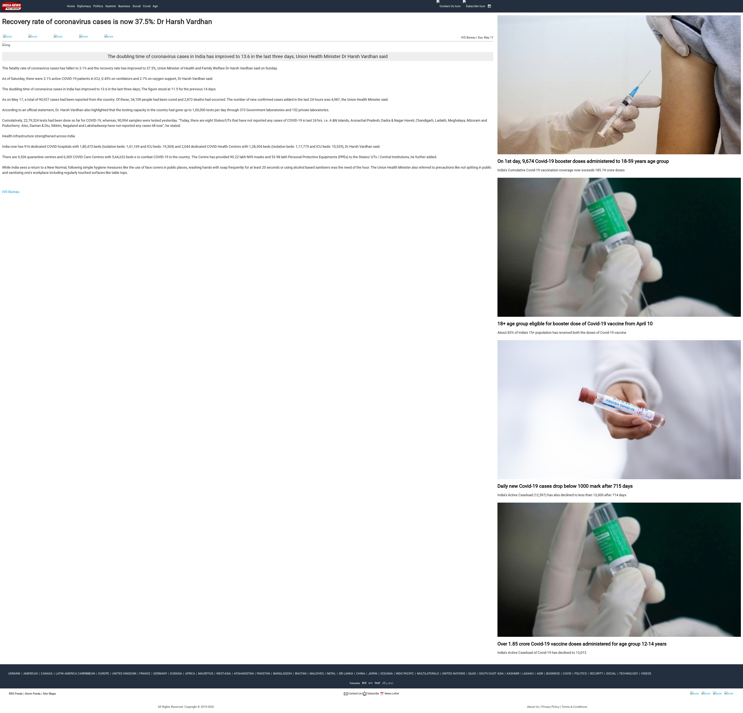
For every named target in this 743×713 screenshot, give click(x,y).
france (144, 673)
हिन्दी (364, 683)
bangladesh (282, 673)
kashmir (110, 6)
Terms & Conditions (574, 707)
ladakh (528, 673)
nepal (331, 673)
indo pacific (405, 673)
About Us (533, 707)
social (137, 6)
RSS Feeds (16, 693)
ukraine (14, 673)
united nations (453, 673)
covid (146, 6)
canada (47, 673)
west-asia (223, 673)
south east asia (491, 673)
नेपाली (377, 683)
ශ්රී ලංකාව (387, 683)
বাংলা (370, 683)
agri (155, 6)
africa (190, 673)
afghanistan (244, 673)
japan (372, 673)
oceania (386, 673)
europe (103, 673)
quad (472, 673)
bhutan (300, 673)
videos (646, 673)
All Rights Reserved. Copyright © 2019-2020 (186, 707)
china (360, 673)
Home (71, 6)
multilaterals (428, 673)
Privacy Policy (550, 707)
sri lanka (346, 673)
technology (628, 673)
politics (98, 6)
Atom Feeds (33, 693)
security (596, 673)
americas (30, 673)
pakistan (263, 673)
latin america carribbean (75, 673)
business (124, 6)
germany (160, 673)
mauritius (205, 673)
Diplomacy (84, 6)
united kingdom (124, 673)
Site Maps (49, 693)
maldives (317, 673)
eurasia (176, 673)
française (355, 683)
